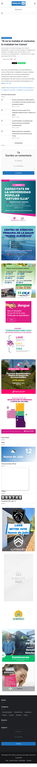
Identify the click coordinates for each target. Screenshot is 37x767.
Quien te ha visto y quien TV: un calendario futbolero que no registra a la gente (24, 113)
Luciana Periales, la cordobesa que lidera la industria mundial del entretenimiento (22, 123)
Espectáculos (28, 712)
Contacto (4, 727)
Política (26, 715)
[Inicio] (18, 3)
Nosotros (4, 720)
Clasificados (22, 760)
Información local (18, 712)
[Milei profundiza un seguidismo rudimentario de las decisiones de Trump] (6, 133)
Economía (11, 715)
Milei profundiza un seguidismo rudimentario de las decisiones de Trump (22, 134)
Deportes (4, 715)
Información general (6, 38)
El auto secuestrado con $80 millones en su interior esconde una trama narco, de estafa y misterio (23, 102)
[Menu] (2, 4)
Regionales (19, 715)
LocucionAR (18, 757)
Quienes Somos (14, 760)
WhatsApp (22, 63)
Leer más (8, 83)
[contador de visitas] (11, 499)
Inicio (7, 760)
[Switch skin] (35, 4)
